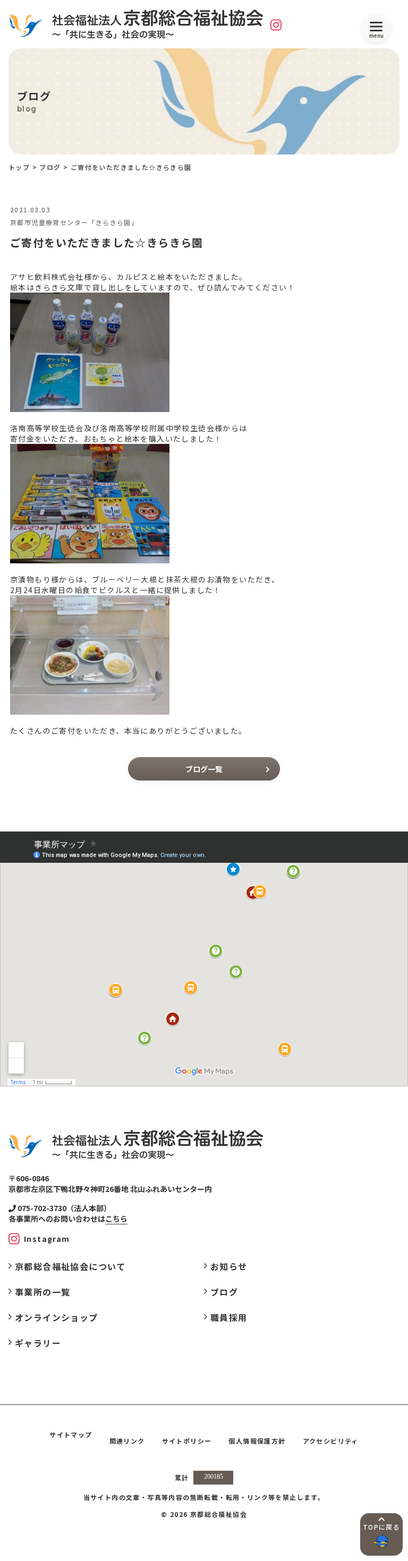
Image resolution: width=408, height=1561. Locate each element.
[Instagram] (276, 24)
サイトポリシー (187, 1440)
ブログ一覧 (204, 769)
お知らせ (229, 1266)
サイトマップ (70, 1434)
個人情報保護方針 (256, 1440)
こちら (116, 1218)
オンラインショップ (56, 1317)
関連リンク (127, 1440)
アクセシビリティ (331, 1440)
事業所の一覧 (42, 1291)
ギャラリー (38, 1342)
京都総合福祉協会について (70, 1266)
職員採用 (229, 1317)
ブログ (50, 166)
